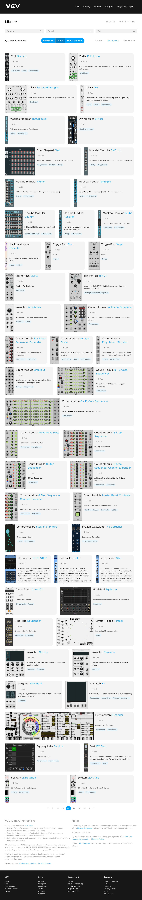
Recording (106, 698)
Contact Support (111, 881)
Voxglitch (21, 307)
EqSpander (34, 620)
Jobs (106, 891)
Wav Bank (36, 683)
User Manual (10, 886)
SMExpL (116, 150)
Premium (48, 40)
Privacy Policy (110, 889)
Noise (56, 259)
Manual (97, 6)
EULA (106, 884)
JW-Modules (86, 118)
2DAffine (93, 777)
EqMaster (111, 589)
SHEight (29, 216)
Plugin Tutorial (74, 886)
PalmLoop (93, 56)
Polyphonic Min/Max (115, 342)
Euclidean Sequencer (120, 307)
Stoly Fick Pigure (46, 526)
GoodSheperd (45, 150)
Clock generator (86, 129)
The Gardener (113, 526)
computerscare (26, 526)
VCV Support (84, 843)
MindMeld (99, 589)
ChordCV (37, 589)
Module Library (11, 889)
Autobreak (34, 307)
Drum (28, 322)
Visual (19, 541)
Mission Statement (84, 828)
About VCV (108, 894)
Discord (41, 894)
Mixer (98, 635)
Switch (52, 165)
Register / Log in (125, 6)
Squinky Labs (45, 746)
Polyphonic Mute (48, 432)
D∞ (96, 87)
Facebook (42, 886)
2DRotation (29, 777)
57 (79, 808)
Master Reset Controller (116, 495)
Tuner (89, 105)
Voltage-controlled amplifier (96, 293)
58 (84, 808)
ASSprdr (69, 216)
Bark (93, 746)
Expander (32, 359)
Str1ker (99, 118)
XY (103, 683)
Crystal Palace (104, 620)
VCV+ (7, 884)
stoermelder (25, 557)
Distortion (108, 228)
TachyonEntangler (48, 87)
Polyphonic (33, 71)
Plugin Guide (73, 889)
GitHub (70, 881)
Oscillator (84, 73)
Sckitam (16, 777)
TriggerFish (60, 244)
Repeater (109, 652)
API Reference (74, 891)
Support (109, 6)
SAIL (119, 557)
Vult (13, 56)
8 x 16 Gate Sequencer (94, 401)
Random (130, 40)
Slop (70, 244)
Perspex (118, 620)
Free (60, 40)
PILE (77, 557)
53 (58, 808)
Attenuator (66, 359)
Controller (25, 447)
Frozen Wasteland (93, 526)
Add (16, 62)
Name (99, 40)
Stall (57, 150)
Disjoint (21, 56)
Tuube (128, 212)
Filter (24, 71)
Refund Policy (98, 839)
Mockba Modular (20, 118)
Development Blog (75, 884)
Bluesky (41, 891)
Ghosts (43, 652)
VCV (7, 877)
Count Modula (97, 307)
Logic (12, 265)
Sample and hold (32, 234)
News (7, 891)
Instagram (42, 884)
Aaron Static (23, 589)
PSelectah (15, 248)
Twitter (41, 889)
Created (114, 40)
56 (74, 808)
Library (86, 6)
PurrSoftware (103, 714)
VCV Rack (29, 826)
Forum (41, 881)
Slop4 (119, 244)
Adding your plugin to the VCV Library (35, 863)
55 (68, 808)
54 (63, 808)
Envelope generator (121, 698)
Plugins (110, 22)
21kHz (82, 56)
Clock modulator (92, 510)
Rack (77, 6)
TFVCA (103, 275)
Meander (117, 714)
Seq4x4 (58, 746)
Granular (31, 669)
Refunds (107, 886)
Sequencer (93, 324)
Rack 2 (8, 881)
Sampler (19, 322)
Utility (96, 105)
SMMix (41, 181)
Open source (74, 40)
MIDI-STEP (40, 557)
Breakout (39, 369)
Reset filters (127, 22)
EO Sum (101, 746)
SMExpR (105, 181)
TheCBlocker (39, 118)
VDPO (34, 275)
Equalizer (16, 71)
